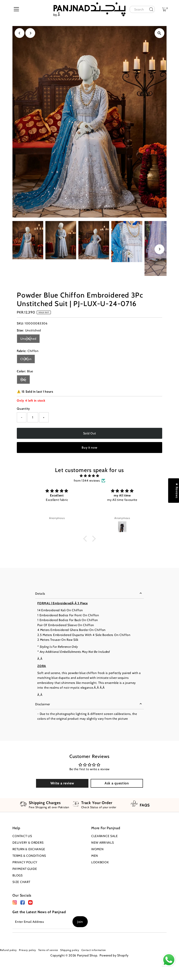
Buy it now (89, 447)
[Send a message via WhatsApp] (169, 960)
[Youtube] (14, 938)
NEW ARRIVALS (102, 843)
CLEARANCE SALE (104, 836)
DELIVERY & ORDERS (27, 843)
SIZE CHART (21, 882)
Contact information (93, 950)
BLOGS (17, 875)
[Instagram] (7, 938)
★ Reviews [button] (177, 490)
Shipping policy (69, 950)
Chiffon (27, 359)
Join (80, 922)
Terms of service (48, 950)
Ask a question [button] (117, 783)
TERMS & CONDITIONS (29, 856)
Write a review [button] (62, 783)
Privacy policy (27, 950)
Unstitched (30, 339)
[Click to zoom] (159, 33)
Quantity (23, 409)
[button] (86, 538)
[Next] (30, 33)
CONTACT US (22, 836)
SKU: (20, 323)
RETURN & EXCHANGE (28, 849)
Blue (25, 380)
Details (40, 594)
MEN (94, 856)
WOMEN (97, 849)
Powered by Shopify (114, 955)
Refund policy (8, 950)
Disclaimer (42, 704)
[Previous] (19, 33)
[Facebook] (14, 904)
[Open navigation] (16, 9)
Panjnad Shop (87, 955)
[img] (89, 475)
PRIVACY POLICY (24, 862)
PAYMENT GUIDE (24, 869)
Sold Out (89, 433)
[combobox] (142, 9)
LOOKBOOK (100, 862)
